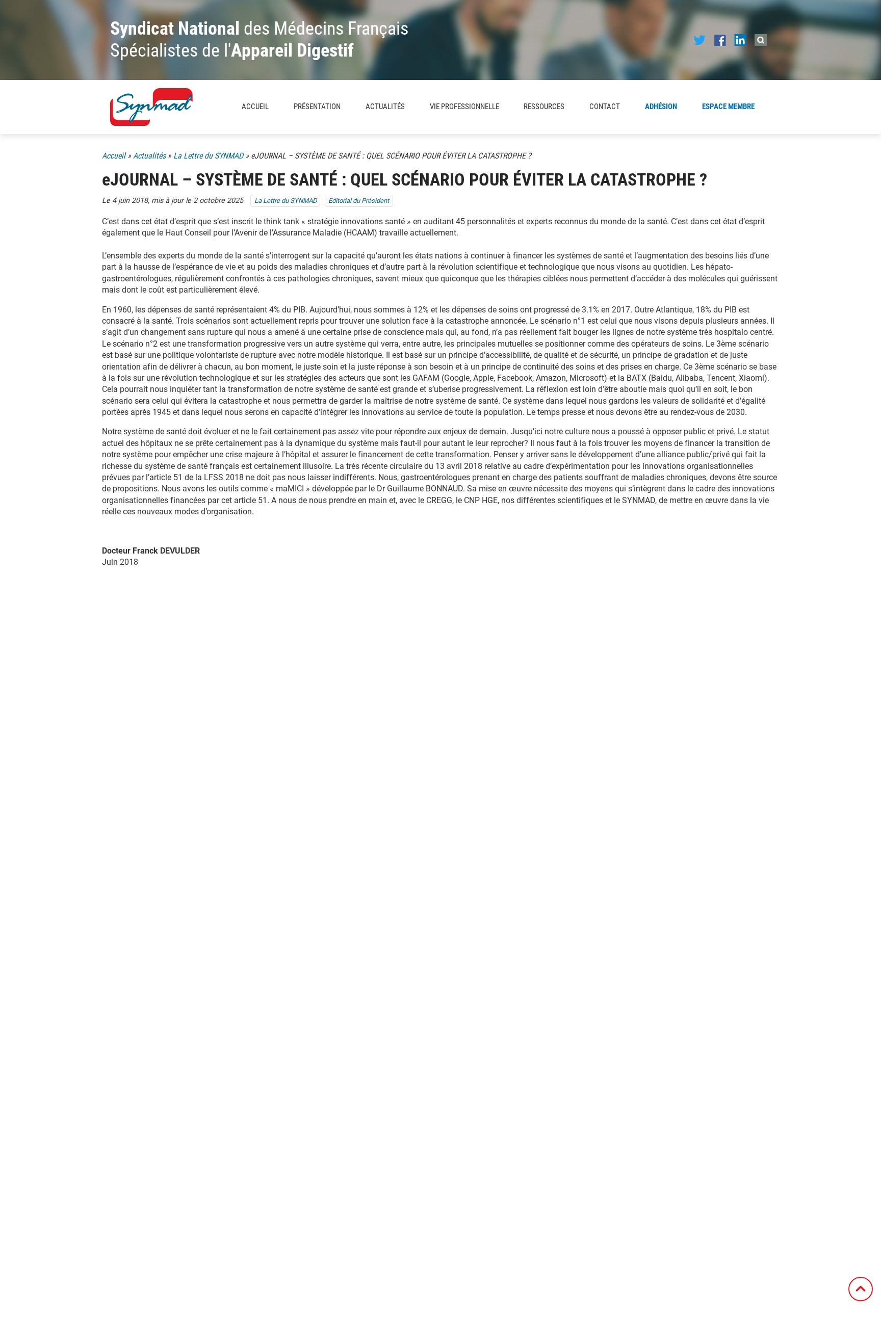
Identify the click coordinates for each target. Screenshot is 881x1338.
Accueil (255, 106)
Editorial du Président (358, 200)
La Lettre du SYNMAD (208, 156)
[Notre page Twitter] (699, 39)
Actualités (385, 106)
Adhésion (661, 106)
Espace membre (728, 106)
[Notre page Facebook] (720, 39)
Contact (604, 106)
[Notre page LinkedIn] (740, 39)
